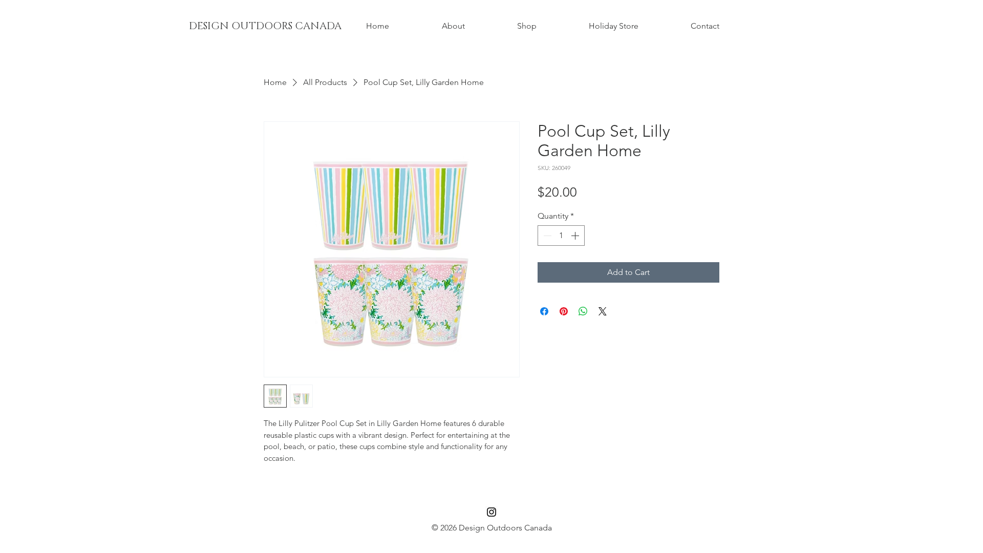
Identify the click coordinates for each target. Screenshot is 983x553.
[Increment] (576, 235)
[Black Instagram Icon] (491, 512)
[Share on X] (602, 311)
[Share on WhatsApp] (583, 311)
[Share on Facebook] (544, 311)
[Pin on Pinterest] (564, 311)
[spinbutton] (561, 235)
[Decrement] (546, 235)
